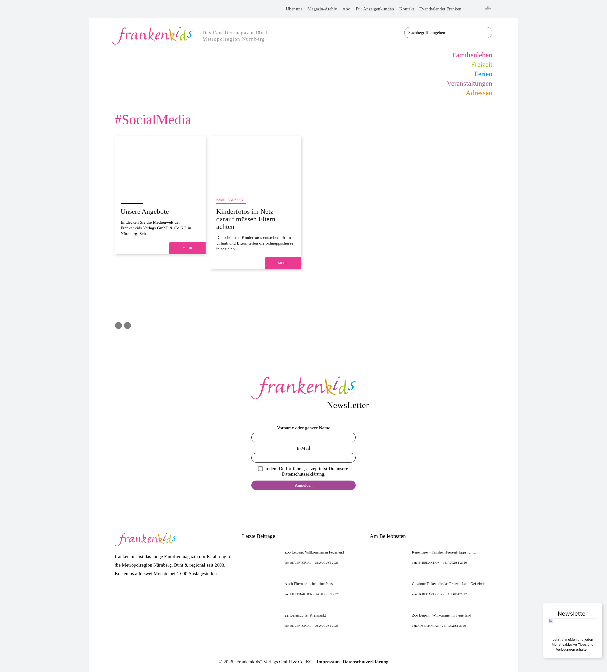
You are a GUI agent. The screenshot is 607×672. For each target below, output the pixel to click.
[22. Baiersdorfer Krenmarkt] (261, 620)
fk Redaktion (301, 594)
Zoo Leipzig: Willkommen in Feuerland (314, 552)
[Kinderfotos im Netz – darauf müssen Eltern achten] (255, 163)
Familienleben (229, 200)
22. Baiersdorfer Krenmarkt (305, 615)
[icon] (488, 9)
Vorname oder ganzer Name (303, 427)
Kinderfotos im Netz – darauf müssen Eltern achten (247, 219)
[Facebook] (469, 9)
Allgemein (130, 200)
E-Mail (303, 448)
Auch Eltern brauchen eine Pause (309, 584)
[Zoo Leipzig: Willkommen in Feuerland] (261, 557)
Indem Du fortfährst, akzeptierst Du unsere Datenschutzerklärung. (306, 471)
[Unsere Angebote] (160, 163)
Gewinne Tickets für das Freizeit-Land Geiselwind (449, 584)
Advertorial (300, 562)
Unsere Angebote (145, 211)
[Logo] (303, 388)
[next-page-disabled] (127, 325)
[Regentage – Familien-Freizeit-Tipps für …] (389, 557)
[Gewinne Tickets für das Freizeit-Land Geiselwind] (389, 589)
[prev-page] (118, 325)
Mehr (187, 248)
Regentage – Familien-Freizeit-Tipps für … (444, 552)
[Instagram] (478, 9)
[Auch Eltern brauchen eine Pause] (261, 589)
